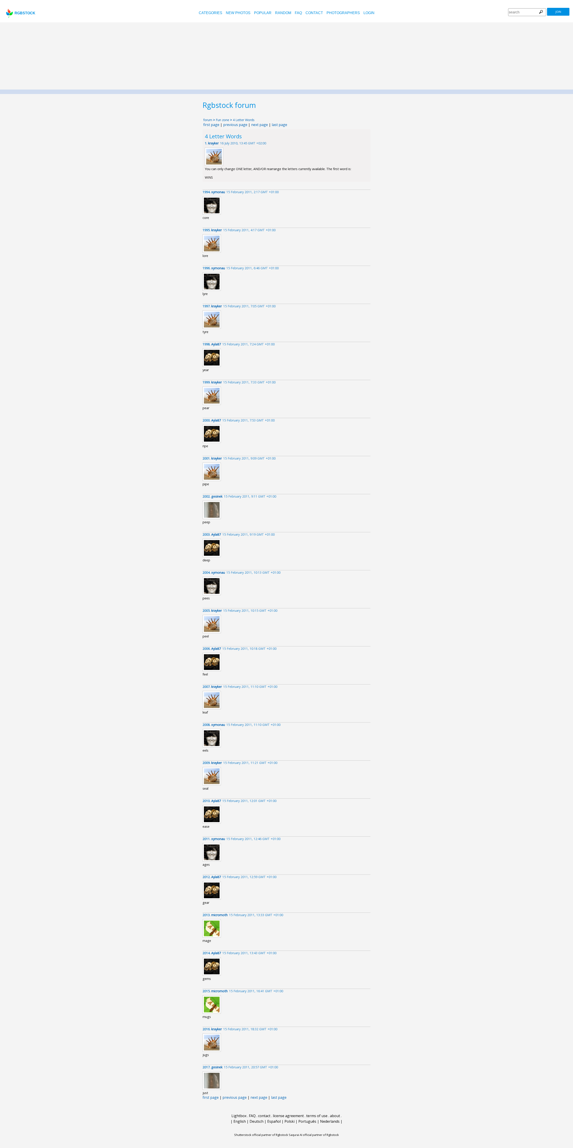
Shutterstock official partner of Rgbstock (261, 1135)
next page (259, 124)
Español (274, 1121)
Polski (289, 1121)
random (283, 13)
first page (211, 124)
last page (279, 124)
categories (210, 13)
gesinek (216, 496)
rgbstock (25, 13)
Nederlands (330, 1121)
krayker (213, 143)
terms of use (316, 1115)
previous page (235, 124)
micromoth (219, 915)
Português (307, 1121)
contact (314, 13)
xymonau (218, 192)
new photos (238, 13)
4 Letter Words (243, 120)
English (239, 1121)
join (558, 12)
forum (207, 120)
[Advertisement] (286, 56)
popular (263, 13)
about (335, 1115)
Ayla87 (216, 344)
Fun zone (222, 120)
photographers (343, 13)
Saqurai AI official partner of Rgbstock (314, 1135)
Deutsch (256, 1121)
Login (368, 13)
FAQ (298, 13)
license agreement (288, 1115)
